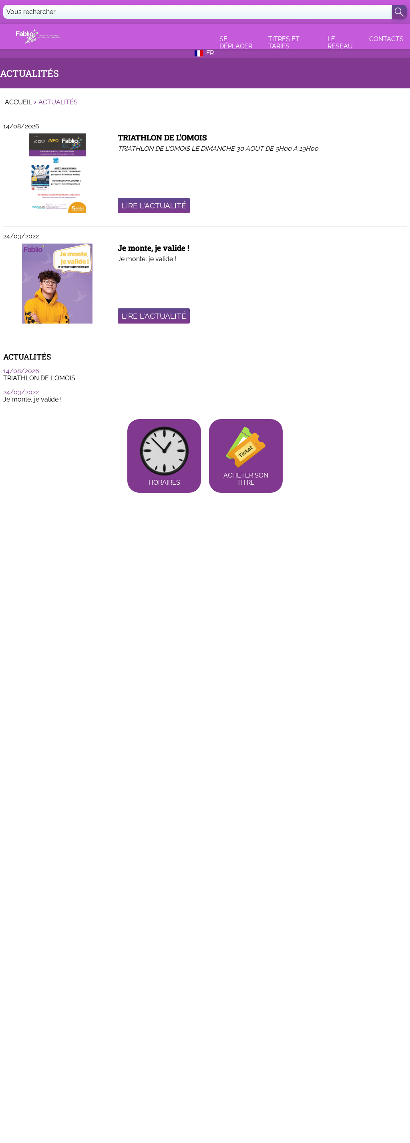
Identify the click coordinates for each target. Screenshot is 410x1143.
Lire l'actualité (154, 205)
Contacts (386, 39)
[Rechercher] (399, 12)
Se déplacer (235, 42)
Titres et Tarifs (283, 42)
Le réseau (340, 42)
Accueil (18, 102)
